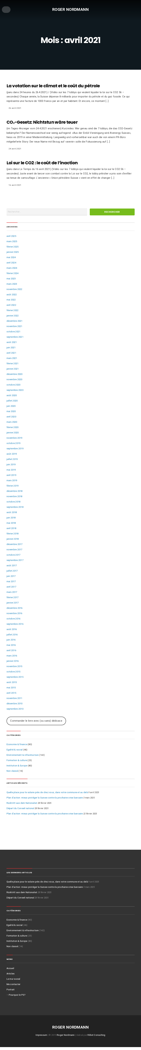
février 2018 (13, 533)
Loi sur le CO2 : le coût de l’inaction (42, 163)
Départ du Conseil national (20, 808)
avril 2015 (11, 693)
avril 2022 (11, 305)
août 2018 (12, 512)
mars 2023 (12, 284)
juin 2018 (11, 517)
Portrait (11, 989)
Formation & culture (17, 760)
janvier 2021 (13, 368)
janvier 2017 (13, 602)
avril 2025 (11, 236)
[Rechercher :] (47, 212)
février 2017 (13, 597)
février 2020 (13, 427)
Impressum (41, 1035)
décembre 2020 (15, 374)
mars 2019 (12, 480)
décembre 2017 (15, 544)
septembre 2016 (15, 624)
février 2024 (13, 273)
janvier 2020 (13, 432)
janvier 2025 (13, 252)
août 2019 (12, 454)
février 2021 (13, 363)
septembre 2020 (15, 390)
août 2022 (12, 294)
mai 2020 (11, 411)
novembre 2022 (14, 289)
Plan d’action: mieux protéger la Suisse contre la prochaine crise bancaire (45, 797)
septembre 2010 (15, 709)
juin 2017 (11, 576)
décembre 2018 (15, 491)
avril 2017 (11, 586)
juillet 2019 (12, 459)
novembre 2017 (14, 549)
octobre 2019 (13, 443)
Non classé (12, 771)
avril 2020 (11, 416)
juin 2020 (11, 406)
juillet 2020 (12, 400)
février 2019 (13, 485)
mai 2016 (11, 645)
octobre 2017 (13, 555)
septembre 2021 (15, 337)
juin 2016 (11, 639)
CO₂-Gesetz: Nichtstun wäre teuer (42, 122)
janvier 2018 (13, 539)
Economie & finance (17, 744)
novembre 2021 (14, 326)
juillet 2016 (12, 634)
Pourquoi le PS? (17, 995)
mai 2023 (11, 278)
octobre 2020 (13, 384)
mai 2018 (11, 523)
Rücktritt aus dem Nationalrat (22, 803)
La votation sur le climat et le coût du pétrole (53, 86)
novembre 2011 (14, 698)
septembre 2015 (15, 677)
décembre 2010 (15, 703)
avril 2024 (11, 262)
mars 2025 (12, 241)
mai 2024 (11, 257)
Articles (11, 973)
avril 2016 (11, 650)
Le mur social (13, 979)
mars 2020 (12, 422)
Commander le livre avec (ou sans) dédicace (36, 720)
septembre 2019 (15, 448)
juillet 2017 (12, 571)
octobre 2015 (13, 671)
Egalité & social (15, 749)
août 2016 (12, 629)
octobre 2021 (13, 331)
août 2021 (12, 342)
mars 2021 (12, 358)
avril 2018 (11, 528)
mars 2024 (12, 268)
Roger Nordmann (70, 9)
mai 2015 (11, 687)
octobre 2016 (13, 618)
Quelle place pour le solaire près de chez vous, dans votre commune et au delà (47, 792)
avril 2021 (11, 353)
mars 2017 (12, 592)
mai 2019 (11, 469)
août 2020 (12, 395)
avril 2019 (11, 475)
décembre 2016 (15, 608)
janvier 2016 (13, 661)
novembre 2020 (14, 379)
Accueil (10, 968)
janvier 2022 (13, 315)
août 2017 (12, 565)
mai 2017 (11, 581)
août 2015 (12, 682)
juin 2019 (11, 464)
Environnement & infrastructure (23, 755)
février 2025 (13, 246)
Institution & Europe (17, 765)
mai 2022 (11, 299)
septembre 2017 (15, 560)
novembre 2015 (14, 666)
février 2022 (13, 310)
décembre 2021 (15, 321)
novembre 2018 (14, 496)
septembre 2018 (15, 507)
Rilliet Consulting (96, 1035)
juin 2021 (11, 347)
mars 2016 (12, 655)
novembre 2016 (14, 613)
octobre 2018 (13, 501)
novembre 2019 (14, 438)
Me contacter (13, 984)
